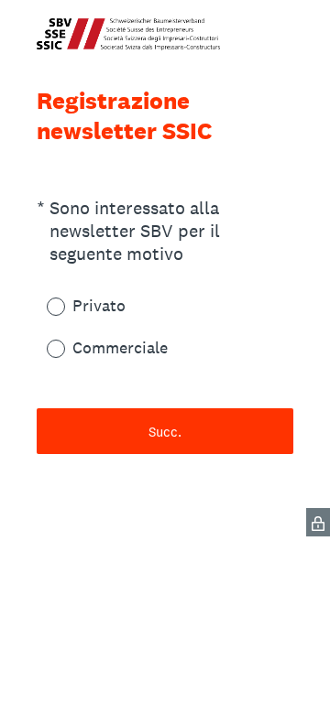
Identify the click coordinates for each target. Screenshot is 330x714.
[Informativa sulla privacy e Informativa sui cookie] (318, 522)
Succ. (165, 431)
